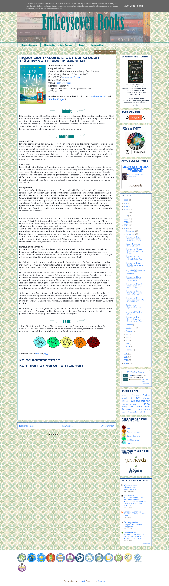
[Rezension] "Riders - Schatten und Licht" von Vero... (134, 265)
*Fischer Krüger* (56, 99)
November (130, 234)
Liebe (146, 403)
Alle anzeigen (146, 543)
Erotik (124, 398)
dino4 (82, 581)
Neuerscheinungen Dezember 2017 (133, 245)
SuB (81, 44)
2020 (126, 219)
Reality (147, 407)
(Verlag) (76, 77)
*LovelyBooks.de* (97, 96)
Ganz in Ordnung (133, 436)
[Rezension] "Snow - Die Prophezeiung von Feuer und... (134, 293)
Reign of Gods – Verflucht (137, 174)
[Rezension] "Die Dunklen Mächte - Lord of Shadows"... (134, 239)
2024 (126, 206)
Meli (130, 375)
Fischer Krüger (63, 83)
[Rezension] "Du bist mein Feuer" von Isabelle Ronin (134, 286)
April (128, 344)
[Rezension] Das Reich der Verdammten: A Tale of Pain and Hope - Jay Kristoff (134, 536)
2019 (126, 222)
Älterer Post (107, 425)
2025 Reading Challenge (136, 372)
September (131, 328)
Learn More (129, 6)
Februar (129, 350)
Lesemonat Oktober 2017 (134, 313)
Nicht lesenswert (133, 440)
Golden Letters (130, 533)
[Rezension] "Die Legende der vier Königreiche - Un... (134, 319)
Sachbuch (125, 412)
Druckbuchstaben (131, 522)
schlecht (129, 444)
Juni (128, 337)
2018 (126, 225)
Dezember (130, 231)
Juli (127, 334)
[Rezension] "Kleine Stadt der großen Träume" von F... (133, 279)
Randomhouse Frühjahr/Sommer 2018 (133, 307)
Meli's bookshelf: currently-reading (135, 169)
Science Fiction (134, 412)
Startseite (67, 425)
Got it (140, 6)
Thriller (143, 412)
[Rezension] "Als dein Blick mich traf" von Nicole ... (134, 251)
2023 (126, 209)
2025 (126, 203)
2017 (126, 228)
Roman (126, 409)
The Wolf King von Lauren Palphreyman (133, 525)
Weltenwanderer (130, 485)
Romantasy (144, 409)
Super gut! (130, 428)
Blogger (101, 581)
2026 (126, 200)
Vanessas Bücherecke (133, 512)
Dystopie (136, 395)
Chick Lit (126, 395)
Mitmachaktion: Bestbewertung (130, 488)
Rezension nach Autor (58, 44)
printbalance (129, 496)
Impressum (98, 44)
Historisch (146, 398)
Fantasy (134, 397)
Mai (127, 340)
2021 (126, 216)
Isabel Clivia (132, 176)
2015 (126, 357)
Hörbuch (125, 401)
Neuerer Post (26, 425)
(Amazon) (67, 77)
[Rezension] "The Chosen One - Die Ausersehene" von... (134, 258)
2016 (126, 354)
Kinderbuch (125, 404)
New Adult (136, 406)
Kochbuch (133, 404)
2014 (126, 360)
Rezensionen (29, 44)
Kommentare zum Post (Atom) (72, 434)
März (128, 347)
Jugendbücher (140, 400)
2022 (126, 213)
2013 (126, 363)
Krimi (140, 404)
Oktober (129, 325)
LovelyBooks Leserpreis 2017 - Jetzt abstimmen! (135, 272)
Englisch (146, 395)
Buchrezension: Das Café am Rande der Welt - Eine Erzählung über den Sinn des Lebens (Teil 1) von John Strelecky (135, 501)
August (129, 331)
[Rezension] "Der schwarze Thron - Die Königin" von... (135, 300)
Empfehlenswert (133, 432)
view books (146, 383)
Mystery (124, 407)
